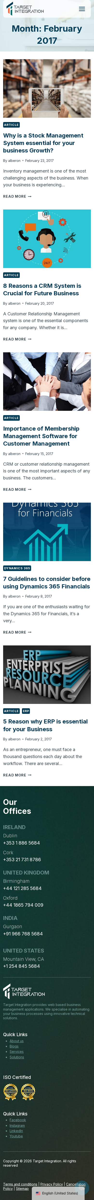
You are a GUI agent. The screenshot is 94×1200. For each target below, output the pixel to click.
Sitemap (22, 1188)
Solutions (17, 1057)
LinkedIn (16, 1131)
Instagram (17, 1125)
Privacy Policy (51, 1184)
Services (17, 1051)
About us (17, 1041)
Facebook (18, 1120)
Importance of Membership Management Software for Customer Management (41, 436)
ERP (26, 711)
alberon (14, 161)
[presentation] (47, 88)
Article (11, 125)
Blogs (14, 1046)
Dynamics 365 (17, 568)
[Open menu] (81, 9)
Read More (17, 196)
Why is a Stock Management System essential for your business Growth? (43, 143)
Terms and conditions (20, 1184)
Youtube (16, 1136)
